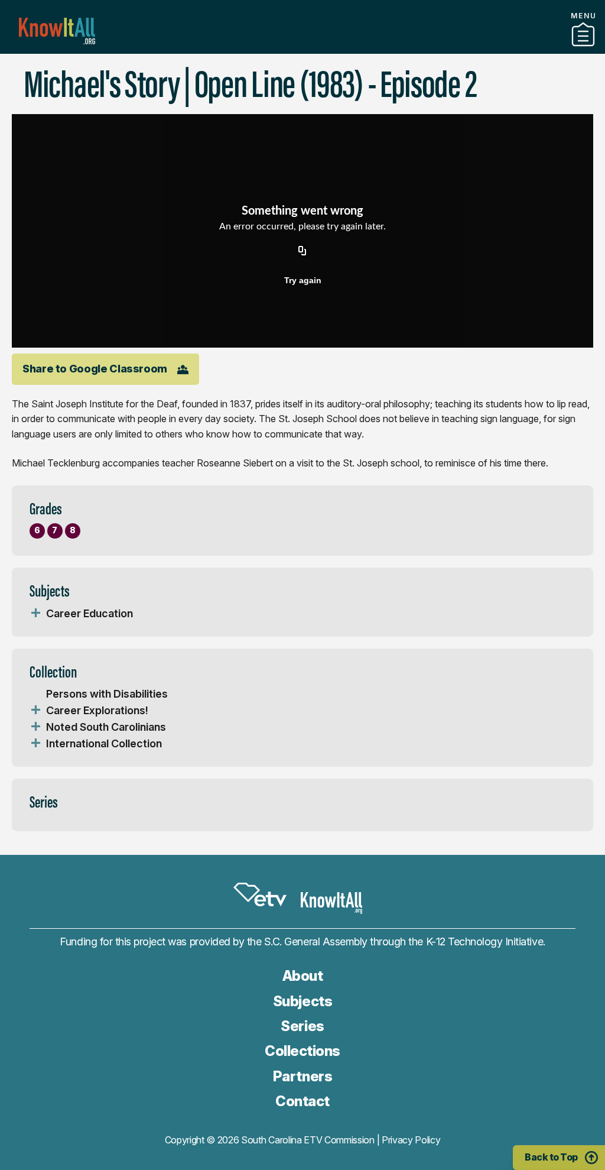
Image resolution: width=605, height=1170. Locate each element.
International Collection (104, 743)
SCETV (260, 894)
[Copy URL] (302, 251)
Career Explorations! (97, 710)
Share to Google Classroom (94, 368)
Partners (302, 49)
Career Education (89, 613)
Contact (302, 1101)
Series (302, 1026)
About (302, 975)
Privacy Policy (411, 1140)
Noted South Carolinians (106, 727)
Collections (302, 1050)
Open (35, 613)
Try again (302, 280)
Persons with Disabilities (107, 694)
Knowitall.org (57, 31)
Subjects (302, 1001)
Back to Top (551, 1157)
